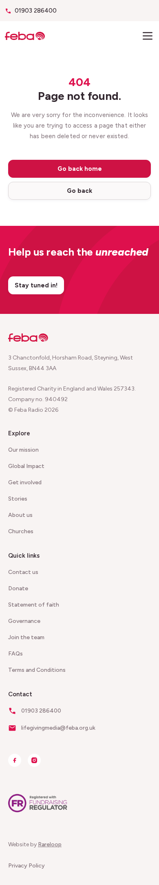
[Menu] (147, 35)
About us (20, 515)
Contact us (23, 572)
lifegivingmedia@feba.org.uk (58, 727)
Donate (18, 588)
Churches (20, 531)
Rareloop (50, 844)
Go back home (79, 168)
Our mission (23, 449)
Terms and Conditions (37, 670)
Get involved (25, 482)
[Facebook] (14, 760)
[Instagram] (34, 760)
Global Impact (26, 466)
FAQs (15, 653)
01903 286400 (36, 10)
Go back (79, 190)
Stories (17, 498)
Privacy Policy (26, 865)
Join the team (26, 637)
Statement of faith (33, 604)
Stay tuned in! (36, 285)
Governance (24, 621)
